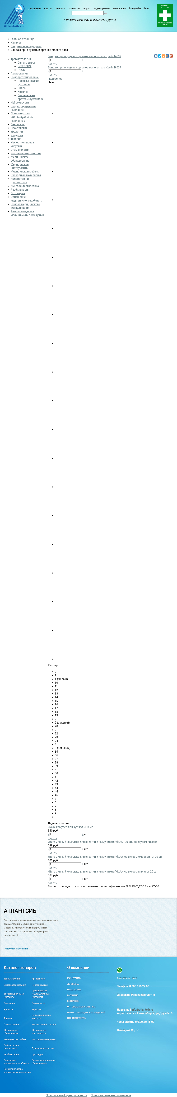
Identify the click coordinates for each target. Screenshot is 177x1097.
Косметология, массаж (26, 153)
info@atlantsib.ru (139, 8)
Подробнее (55, 78)
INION (22, 70)
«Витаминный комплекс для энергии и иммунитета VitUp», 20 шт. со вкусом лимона (102, 841)
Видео (22, 88)
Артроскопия (19, 73)
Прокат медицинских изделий (86, 1012)
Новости (60, 8)
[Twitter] (159, 56)
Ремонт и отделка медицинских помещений (27, 213)
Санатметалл (27, 62)
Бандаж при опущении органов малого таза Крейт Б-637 (84, 67)
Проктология (19, 128)
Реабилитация (20, 189)
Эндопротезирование (25, 77)
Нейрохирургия (20, 102)
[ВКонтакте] (155, 56)
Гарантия (72, 995)
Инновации (119, 8)
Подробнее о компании (16, 948)
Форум (86, 8)
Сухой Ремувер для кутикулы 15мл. (71, 827)
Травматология (21, 59)
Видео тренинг (102, 8)
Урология (17, 131)
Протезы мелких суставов (28, 82)
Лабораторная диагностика (20, 180)
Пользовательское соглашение (111, 1095)
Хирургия (17, 135)
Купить (52, 63)
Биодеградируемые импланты (23, 107)
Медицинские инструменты (20, 166)
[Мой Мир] (167, 56)
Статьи (48, 8)
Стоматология (20, 149)
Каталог (16, 42)
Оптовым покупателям (81, 1006)
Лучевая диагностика (25, 186)
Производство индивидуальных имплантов (22, 116)
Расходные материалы (26, 175)
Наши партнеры (76, 1018)
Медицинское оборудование (20, 158)
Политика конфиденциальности (66, 1095)
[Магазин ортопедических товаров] (165, 15)
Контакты (74, 8)
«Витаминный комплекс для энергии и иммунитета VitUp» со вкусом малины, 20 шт (102, 871)
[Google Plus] (171, 56)
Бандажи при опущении (26, 46)
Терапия (16, 138)
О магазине (74, 989)
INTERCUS (24, 66)
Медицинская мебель (25, 171)
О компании (34, 8)
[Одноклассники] (163, 56)
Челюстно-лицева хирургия (22, 144)
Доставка (73, 983)
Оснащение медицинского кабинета (26, 198)
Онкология (18, 124)
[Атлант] (14, 15)
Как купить (74, 978)
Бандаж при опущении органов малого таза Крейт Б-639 (84, 56)
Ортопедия (18, 193)
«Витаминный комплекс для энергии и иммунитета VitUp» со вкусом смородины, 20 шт (105, 856)
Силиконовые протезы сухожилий (31, 97)
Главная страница (22, 39)
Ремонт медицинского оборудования (25, 205)
